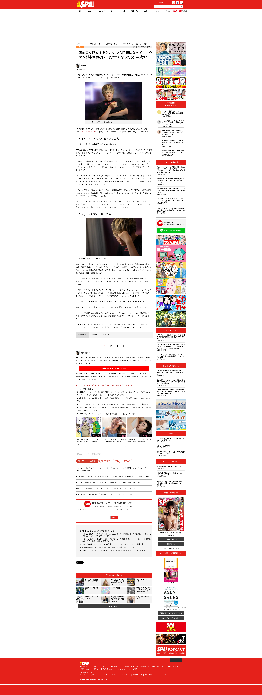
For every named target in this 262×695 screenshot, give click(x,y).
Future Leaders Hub (162, 675)
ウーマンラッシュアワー (88, 461)
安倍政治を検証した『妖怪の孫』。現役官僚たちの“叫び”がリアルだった (109, 547)
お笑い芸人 (106, 461)
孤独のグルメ (126, 675)
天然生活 (93, 675)
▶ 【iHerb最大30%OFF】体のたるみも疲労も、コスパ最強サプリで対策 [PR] (104, 385)
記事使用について (108, 669)
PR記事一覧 (126, 666)
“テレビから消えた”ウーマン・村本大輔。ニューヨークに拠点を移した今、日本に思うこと (110, 482)
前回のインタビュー (88, 132)
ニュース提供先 (114, 666)
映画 (117, 461)
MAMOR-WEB (137, 675)
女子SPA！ (83, 675)
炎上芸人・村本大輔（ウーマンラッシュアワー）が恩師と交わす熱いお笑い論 (106, 488)
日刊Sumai (115, 675)
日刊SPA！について (100, 666)
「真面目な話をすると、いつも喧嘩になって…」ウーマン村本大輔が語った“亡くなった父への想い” (113, 476)
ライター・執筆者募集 (140, 666)
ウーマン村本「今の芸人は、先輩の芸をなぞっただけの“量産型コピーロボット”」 (107, 494)
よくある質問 (133, 669)
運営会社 (97, 669)
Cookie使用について (173, 666)
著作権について (86, 669)
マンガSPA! (149, 675)
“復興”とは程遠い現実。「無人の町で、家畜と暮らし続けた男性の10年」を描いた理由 (114, 550)
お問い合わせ (121, 669)
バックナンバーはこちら (171, 548)
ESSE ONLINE (103, 675)
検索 (181, 6)
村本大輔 (127, 461)
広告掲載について (85, 666)
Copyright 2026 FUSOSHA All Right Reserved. (93, 679)
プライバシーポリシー (157, 666)
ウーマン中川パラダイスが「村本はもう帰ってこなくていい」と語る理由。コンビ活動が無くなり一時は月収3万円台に (114, 469)
